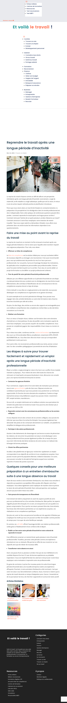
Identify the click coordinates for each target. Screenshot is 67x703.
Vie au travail (30, 57)
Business (27, 90)
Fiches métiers (32, 4)
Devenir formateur (31, 99)
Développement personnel (34, 48)
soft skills (20, 524)
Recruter (28, 101)
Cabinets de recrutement (15, 686)
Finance (27, 71)
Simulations (11, 693)
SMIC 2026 (11, 691)
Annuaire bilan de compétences (17, 681)
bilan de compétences (16, 255)
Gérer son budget (31, 76)
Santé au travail (31, 60)
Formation (27, 67)
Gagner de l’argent (32, 78)
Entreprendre (30, 94)
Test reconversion (33, 11)
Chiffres (28, 74)
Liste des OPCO (12, 688)
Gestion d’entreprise (32, 97)
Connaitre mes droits (33, 55)
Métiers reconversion (14, 677)
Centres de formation (34, 6)
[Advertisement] (33, 121)
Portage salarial (31, 62)
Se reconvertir (41, 657)
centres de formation (42, 332)
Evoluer (28, 46)
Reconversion (29, 69)
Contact (39, 674)
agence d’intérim (19, 388)
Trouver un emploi (31, 44)
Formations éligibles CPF (15, 679)
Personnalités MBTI (13, 695)
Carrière (27, 39)
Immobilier (29, 81)
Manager (28, 92)
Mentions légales (42, 677)
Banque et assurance (33, 83)
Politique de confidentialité (44, 679)
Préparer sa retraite (32, 85)
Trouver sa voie (30, 41)
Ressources (31, 9)
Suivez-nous (7, 20)
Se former (39, 655)
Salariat (27, 53)
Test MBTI (30, 13)
